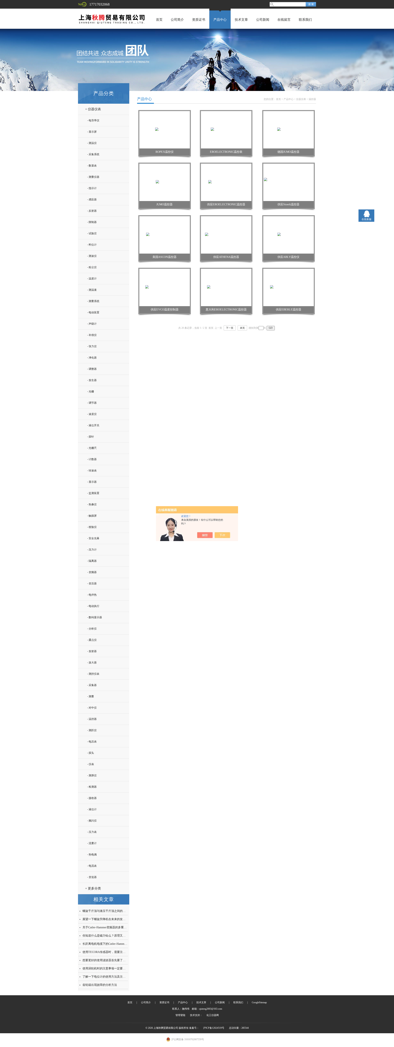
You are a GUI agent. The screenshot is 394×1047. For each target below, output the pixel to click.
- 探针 (90, 436)
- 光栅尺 (92, 447)
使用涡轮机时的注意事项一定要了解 (105, 968)
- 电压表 (92, 741)
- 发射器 (92, 651)
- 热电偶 (92, 854)
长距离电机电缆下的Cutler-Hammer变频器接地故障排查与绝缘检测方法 (127, 943)
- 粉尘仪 (92, 267)
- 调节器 (92, 402)
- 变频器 (92, 572)
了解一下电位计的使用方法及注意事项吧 (108, 976)
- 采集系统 (93, 154)
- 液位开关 (93, 425)
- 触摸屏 (92, 515)
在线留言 (284, 19)
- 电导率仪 (93, 120)
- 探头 (90, 752)
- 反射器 (92, 210)
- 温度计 (92, 278)
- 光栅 (90, 391)
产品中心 (220, 19)
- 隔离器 (92, 560)
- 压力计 (92, 549)
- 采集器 (92, 685)
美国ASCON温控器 (164, 257)
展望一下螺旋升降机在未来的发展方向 (106, 919)
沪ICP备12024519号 (213, 1027)
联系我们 (305, 19)
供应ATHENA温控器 (226, 257)
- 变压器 (92, 583)
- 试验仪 (92, 233)
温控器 (312, 99)
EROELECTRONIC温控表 (226, 151)
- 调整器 (92, 368)
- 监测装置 (93, 493)
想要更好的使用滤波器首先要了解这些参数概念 (112, 960)
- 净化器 (92, 357)
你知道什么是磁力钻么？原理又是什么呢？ (109, 935)
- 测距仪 (92, 730)
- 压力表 (92, 831)
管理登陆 (180, 1015)
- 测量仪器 (93, 176)
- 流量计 (92, 843)
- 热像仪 (92, 504)
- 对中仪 (92, 707)
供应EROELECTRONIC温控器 (226, 204)
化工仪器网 (212, 1015)
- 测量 (90, 696)
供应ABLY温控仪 (288, 257)
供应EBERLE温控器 (288, 309)
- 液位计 (92, 809)
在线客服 (366, 219)
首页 (159, 19)
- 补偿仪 (92, 335)
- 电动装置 (93, 312)
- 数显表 (92, 165)
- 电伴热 (92, 594)
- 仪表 (90, 764)
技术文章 (241, 19)
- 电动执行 (93, 606)
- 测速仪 (92, 255)
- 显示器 (92, 481)
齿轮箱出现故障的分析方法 (99, 984)
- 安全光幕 (93, 538)
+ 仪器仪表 (93, 109)
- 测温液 (92, 289)
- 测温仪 (92, 143)
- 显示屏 (92, 131)
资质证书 (198, 19)
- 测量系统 (93, 301)
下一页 (229, 327)
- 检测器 (92, 786)
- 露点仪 (92, 639)
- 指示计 (92, 188)
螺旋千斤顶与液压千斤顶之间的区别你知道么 (111, 911)
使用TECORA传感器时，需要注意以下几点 (109, 952)
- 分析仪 (92, 628)
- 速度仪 (92, 414)
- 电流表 (92, 865)
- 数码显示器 (94, 617)
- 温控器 (92, 719)
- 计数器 (92, 459)
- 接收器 (92, 798)
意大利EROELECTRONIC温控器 (226, 309)
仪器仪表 (301, 99)
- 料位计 (92, 244)
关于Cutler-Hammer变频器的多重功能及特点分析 (113, 927)
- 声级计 (92, 323)
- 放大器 (92, 662)
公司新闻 (262, 19)
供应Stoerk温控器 (288, 204)
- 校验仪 (92, 527)
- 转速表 (92, 470)
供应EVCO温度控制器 (165, 309)
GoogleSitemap (259, 1002)
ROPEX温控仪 (165, 151)
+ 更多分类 (93, 888)
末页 (242, 327)
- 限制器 (92, 222)
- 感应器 (92, 199)
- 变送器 (92, 877)
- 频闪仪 (92, 820)
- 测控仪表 (93, 673)
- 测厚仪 (92, 775)
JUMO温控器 (164, 204)
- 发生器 (92, 380)
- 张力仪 (92, 346)
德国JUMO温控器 (288, 151)
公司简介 (177, 19)
